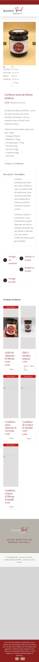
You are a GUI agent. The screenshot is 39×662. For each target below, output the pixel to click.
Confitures (18, 163)
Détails (11, 369)
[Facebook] (18, 548)
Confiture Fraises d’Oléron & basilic (10, 495)
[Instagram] (21, 548)
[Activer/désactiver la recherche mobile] (31, 10)
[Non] (36, 651)
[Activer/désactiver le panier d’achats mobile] (27, 10)
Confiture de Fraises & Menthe (27, 424)
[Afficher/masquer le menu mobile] (35, 10)
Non (22, 659)
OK (17, 659)
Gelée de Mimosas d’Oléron (10, 355)
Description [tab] (7, 174)
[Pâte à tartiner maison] (28, 327)
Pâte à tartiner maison (26, 355)
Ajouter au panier (26, 368)
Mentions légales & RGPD (12, 560)
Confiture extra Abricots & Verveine (10, 426)
